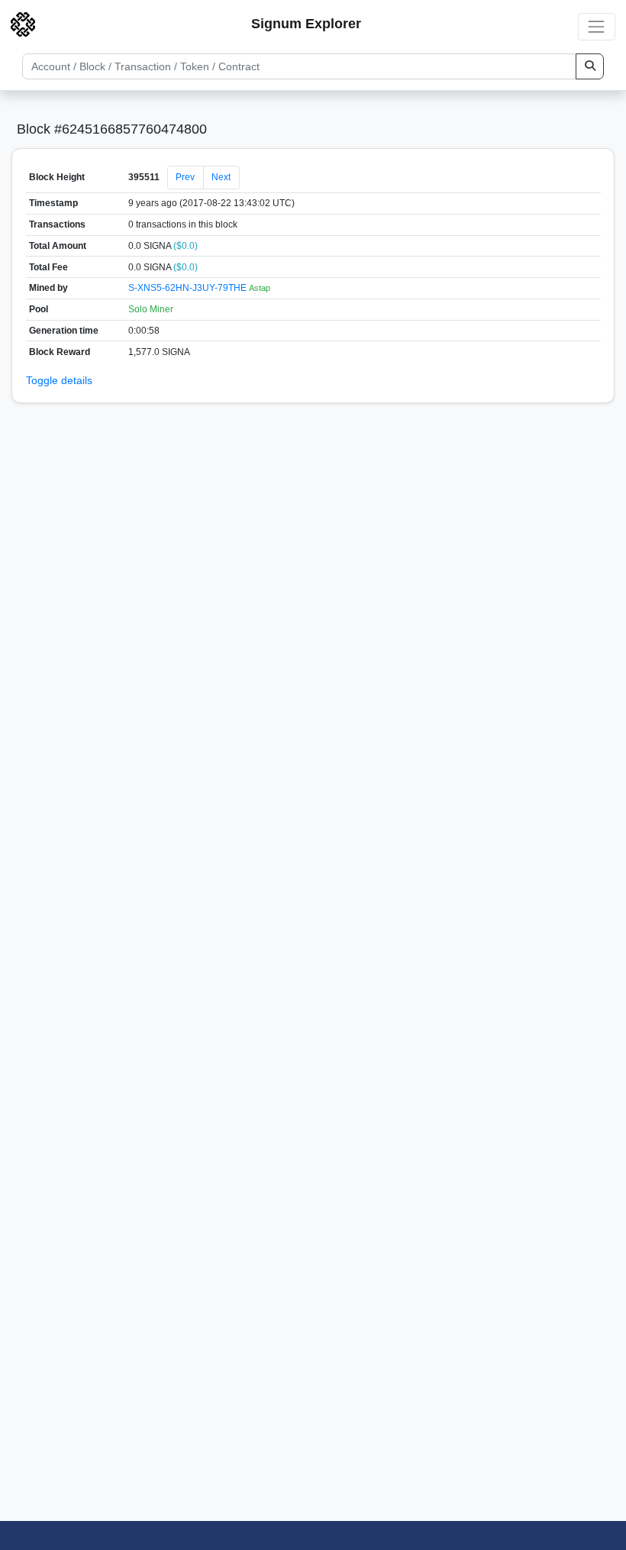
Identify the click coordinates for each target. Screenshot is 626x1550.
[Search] (590, 66)
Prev (185, 177)
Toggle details (59, 380)
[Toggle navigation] (596, 26)
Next (221, 177)
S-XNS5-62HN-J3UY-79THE (188, 288)
